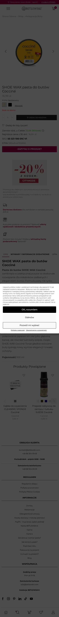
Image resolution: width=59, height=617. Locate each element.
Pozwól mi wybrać (29, 325)
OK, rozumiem (29, 309)
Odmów (29, 317)
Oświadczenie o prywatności (36, 330)
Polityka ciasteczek (18, 330)
